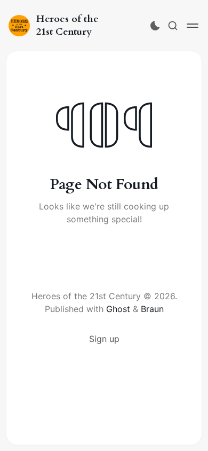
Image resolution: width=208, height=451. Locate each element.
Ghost (118, 309)
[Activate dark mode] (155, 25)
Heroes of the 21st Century (67, 25)
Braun (152, 309)
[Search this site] (173, 26)
